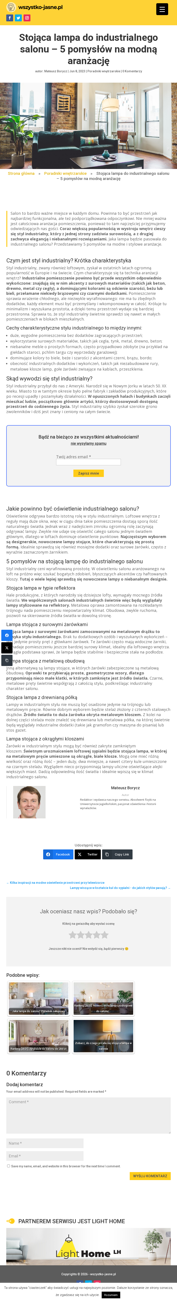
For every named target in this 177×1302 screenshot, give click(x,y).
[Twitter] (7, 647)
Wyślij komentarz (150, 1176)
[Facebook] (7, 635)
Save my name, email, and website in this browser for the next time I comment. (66, 1166)
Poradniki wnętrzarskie (103, 71)
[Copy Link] (7, 660)
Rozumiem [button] (111, 1295)
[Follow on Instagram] (27, 17)
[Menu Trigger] (162, 9)
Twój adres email (73, 457)
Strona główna (21, 173)
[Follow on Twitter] (18, 17)
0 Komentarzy (132, 71)
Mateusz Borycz (55, 71)
